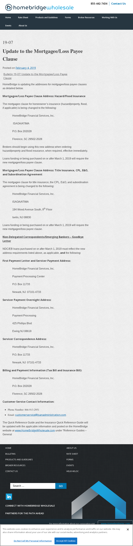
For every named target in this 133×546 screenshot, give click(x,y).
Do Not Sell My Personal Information (33, 540)
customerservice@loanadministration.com (40, 415)
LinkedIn (8, 498)
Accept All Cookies (65, 540)
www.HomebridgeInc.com (115, 523)
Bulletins (10, 453)
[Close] (127, 529)
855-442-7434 (99, 3)
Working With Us (109, 17)
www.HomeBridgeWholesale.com (35, 430)
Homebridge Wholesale (39, 8)
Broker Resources (86, 17)
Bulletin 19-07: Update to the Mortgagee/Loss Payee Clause (35, 76)
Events (8, 25)
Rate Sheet (23, 17)
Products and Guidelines (47, 17)
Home (8, 17)
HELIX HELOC (72, 471)
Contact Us (118, 3)
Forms (68, 17)
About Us (23, 25)
